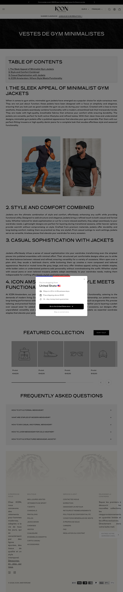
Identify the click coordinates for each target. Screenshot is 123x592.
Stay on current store (61, 312)
